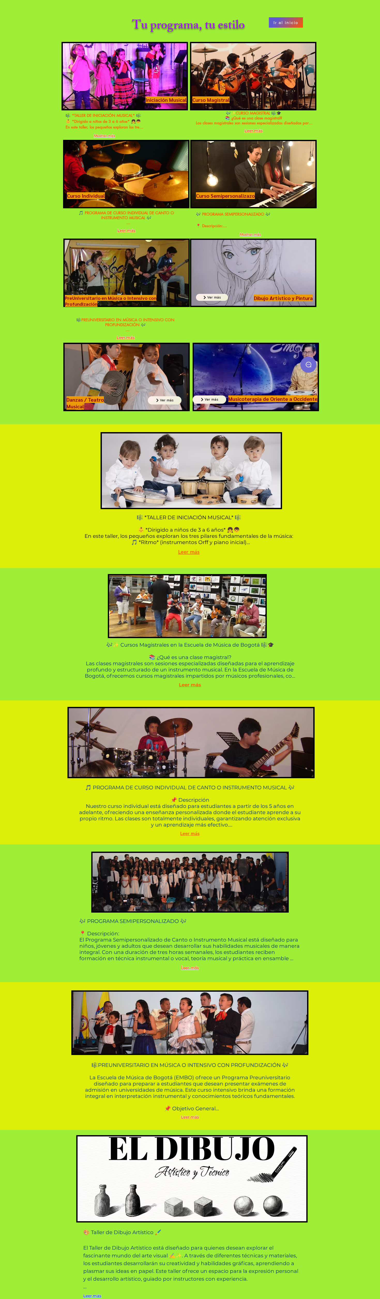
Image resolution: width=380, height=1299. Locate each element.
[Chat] (308, 365)
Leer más (126, 230)
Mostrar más (104, 135)
